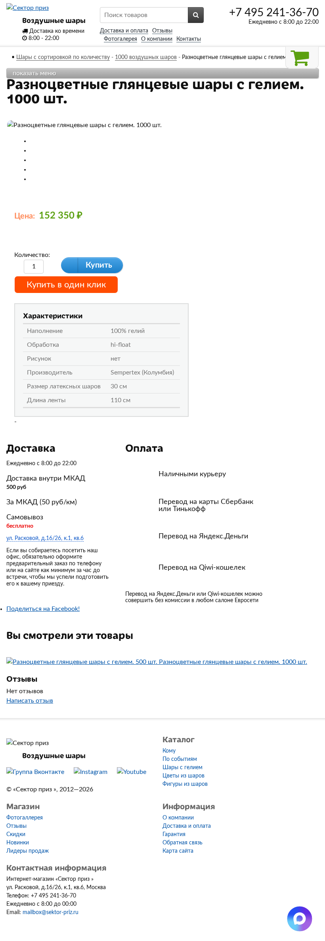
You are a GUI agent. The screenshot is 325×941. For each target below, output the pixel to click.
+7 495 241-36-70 (274, 12)
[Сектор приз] (27, 8)
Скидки (15, 834)
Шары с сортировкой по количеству (63, 57)
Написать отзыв (29, 701)
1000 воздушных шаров (146, 57)
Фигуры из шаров (185, 784)
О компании (156, 39)
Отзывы (162, 31)
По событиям (179, 759)
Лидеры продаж (27, 851)
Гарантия (173, 834)
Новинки (17, 843)
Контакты (188, 39)
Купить (99, 265)
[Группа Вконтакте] (35, 772)
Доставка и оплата (124, 31)
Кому (169, 751)
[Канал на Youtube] (131, 772)
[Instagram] (90, 772)
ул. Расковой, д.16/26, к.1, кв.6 (45, 538)
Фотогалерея (120, 39)
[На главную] (8, 57)
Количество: (32, 255)
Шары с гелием (182, 767)
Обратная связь (182, 843)
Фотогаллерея (24, 818)
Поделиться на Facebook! (43, 609)
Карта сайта (177, 851)
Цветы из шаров (183, 776)
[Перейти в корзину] (302, 57)
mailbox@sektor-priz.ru (50, 912)
